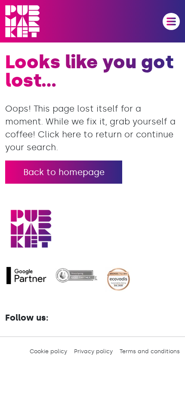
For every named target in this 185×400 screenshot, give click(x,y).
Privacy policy (93, 351)
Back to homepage (64, 172)
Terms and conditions (150, 351)
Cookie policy (48, 351)
